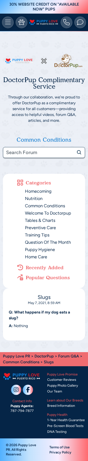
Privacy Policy (60, 452)
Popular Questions (48, 277)
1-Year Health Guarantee (66, 420)
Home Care (36, 257)
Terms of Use (59, 447)
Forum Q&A (68, 356)
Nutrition (34, 198)
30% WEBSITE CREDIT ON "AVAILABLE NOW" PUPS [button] (44, 6)
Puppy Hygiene (40, 249)
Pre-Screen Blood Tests (65, 426)
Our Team (54, 391)
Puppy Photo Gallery (62, 385)
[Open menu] (8, 22)
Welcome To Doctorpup (48, 213)
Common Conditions (45, 206)
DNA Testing (56, 432)
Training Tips (37, 235)
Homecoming (38, 191)
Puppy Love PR (16, 356)
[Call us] (66, 22)
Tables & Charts (40, 220)
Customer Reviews (61, 380)
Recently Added (45, 267)
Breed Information (61, 406)
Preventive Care (40, 227)
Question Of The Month (48, 242)
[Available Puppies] (21, 22)
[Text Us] (80, 22)
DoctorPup (44, 356)
